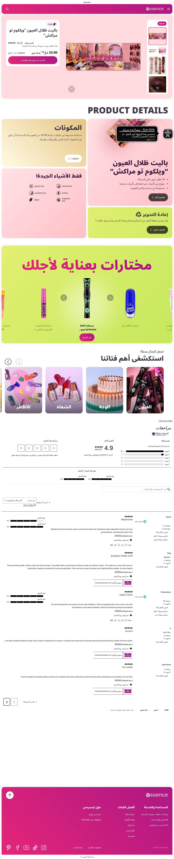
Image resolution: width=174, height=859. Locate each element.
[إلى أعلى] (10, 795)
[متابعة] (8, 362)
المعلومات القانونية (94, 847)
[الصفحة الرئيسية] (155, 9)
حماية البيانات (78, 847)
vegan (50, 24)
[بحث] (7, 9)
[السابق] (110, 297)
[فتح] (168, 9)
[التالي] (63, 297)
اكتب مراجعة (29, 43)
